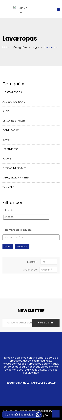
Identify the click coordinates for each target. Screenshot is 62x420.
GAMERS (7, 139)
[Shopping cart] (56, 8)
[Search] (47, 8)
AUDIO (6, 111)
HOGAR (6, 158)
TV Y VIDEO (8, 187)
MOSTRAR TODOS (12, 92)
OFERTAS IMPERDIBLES (14, 168)
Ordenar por (30, 269)
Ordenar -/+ (47, 269)
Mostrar (31, 262)
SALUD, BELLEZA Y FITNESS (16, 177)
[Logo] (21, 10)
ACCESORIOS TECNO (13, 101)
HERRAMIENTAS (10, 149)
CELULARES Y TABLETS (13, 120)
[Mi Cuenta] (52, 8)
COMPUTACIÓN (11, 130)
